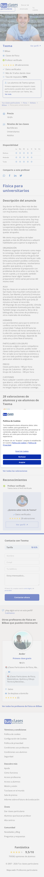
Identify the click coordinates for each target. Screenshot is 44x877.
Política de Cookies (19, 443)
